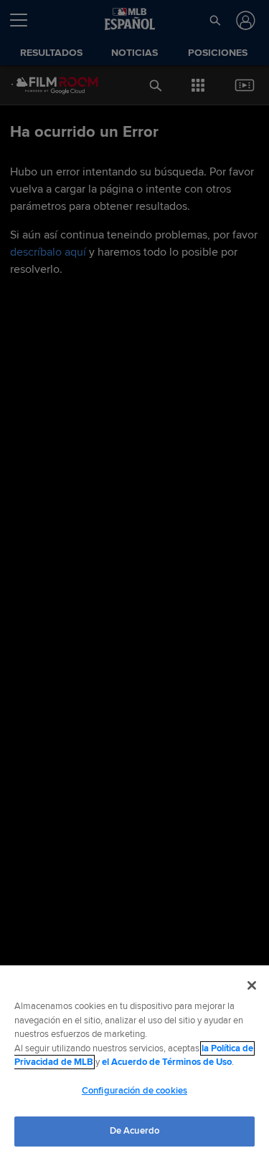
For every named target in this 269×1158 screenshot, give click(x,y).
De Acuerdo (134, 1131)
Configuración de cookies (134, 1090)
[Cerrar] (252, 985)
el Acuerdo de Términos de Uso (167, 1062)
